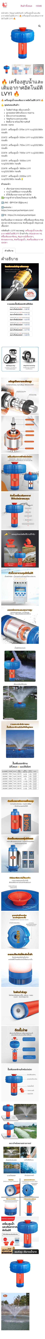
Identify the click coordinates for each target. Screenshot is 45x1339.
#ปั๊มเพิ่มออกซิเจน (9, 236)
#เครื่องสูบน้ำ (20, 239)
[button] (39, 26)
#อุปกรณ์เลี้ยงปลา (26, 236)
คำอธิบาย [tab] (9, 250)
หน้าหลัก (4, 13)
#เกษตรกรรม (7, 239)
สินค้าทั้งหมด (26, 6)
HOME (39, 6)
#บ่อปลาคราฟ (35, 233)
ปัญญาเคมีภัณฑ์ (16, 13)
